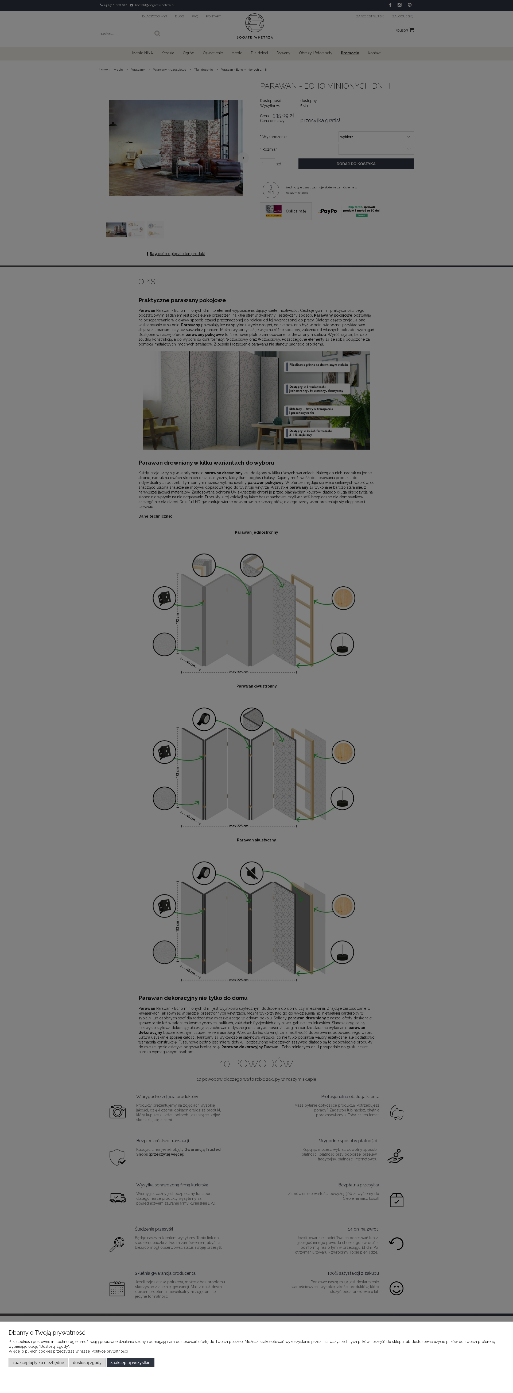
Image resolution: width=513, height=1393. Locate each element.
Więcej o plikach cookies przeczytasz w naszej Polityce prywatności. (69, 1351)
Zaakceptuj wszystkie (130, 1362)
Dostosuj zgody (87, 1362)
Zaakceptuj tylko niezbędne (38, 1362)
